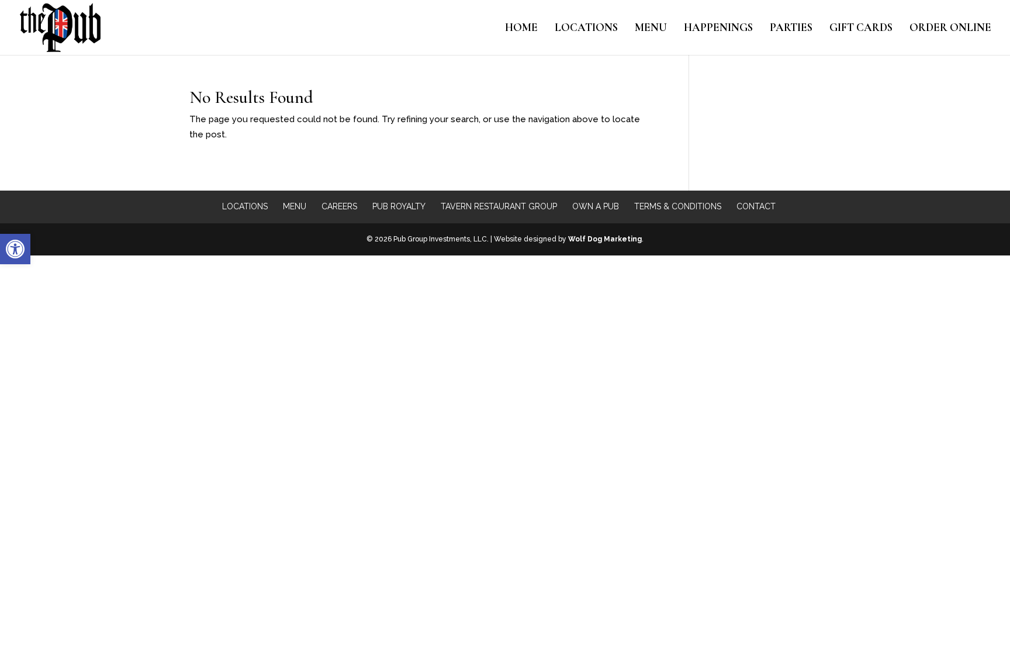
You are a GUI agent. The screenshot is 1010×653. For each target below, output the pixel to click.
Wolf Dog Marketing (605, 239)
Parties (791, 28)
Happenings (718, 28)
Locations (586, 28)
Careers (339, 206)
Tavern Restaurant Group (499, 206)
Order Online (950, 28)
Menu (651, 28)
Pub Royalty (399, 206)
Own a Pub (595, 206)
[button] (15, 249)
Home (521, 28)
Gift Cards (861, 28)
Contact (756, 206)
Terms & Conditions (677, 206)
